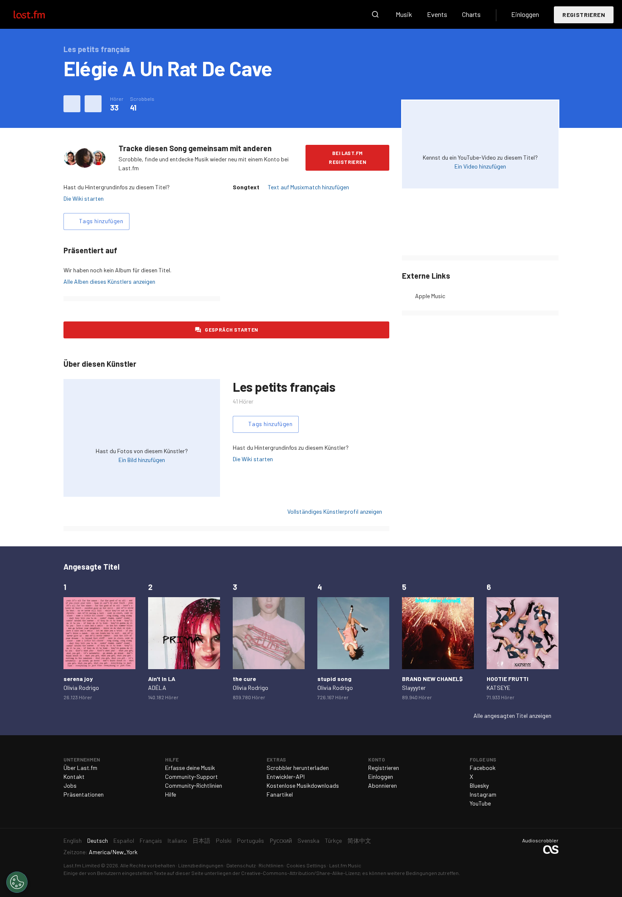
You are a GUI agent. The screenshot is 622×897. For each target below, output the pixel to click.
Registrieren (583, 14)
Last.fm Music (345, 865)
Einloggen (525, 14)
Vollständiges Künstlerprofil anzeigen (334, 511)
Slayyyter (414, 687)
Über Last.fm (80, 767)
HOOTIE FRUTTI (507, 678)
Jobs (70, 785)
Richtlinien (271, 865)
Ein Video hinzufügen (480, 166)
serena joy (78, 678)
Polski (223, 840)
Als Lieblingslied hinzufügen (71, 103)
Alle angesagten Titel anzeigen (512, 715)
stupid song (334, 678)
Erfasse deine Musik (190, 767)
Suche (375, 14)
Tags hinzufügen (101, 220)
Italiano (177, 840)
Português (250, 840)
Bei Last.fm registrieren (347, 157)
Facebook (482, 767)
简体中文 (359, 840)
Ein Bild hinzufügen (141, 459)
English (72, 840)
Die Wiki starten (83, 198)
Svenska (308, 840)
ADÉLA (157, 687)
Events (437, 14)
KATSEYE (498, 687)
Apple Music (430, 295)
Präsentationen (83, 794)
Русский (281, 840)
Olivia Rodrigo (81, 687)
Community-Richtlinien (193, 785)
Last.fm (39, 14)
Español (123, 840)
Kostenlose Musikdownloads (303, 785)
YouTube (480, 803)
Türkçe (333, 840)
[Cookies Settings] (17, 882)
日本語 (201, 840)
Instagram (483, 794)
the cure (244, 678)
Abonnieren (382, 785)
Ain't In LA (161, 678)
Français (151, 840)
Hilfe (170, 794)
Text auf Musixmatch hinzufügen (308, 187)
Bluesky (479, 785)
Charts (471, 14)
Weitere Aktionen (93, 103)
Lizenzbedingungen (200, 865)
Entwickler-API (286, 776)
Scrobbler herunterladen (298, 767)
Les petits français (284, 386)
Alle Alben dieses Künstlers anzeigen (109, 281)
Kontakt (74, 776)
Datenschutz (241, 865)
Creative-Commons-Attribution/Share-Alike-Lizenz (300, 873)
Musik (404, 14)
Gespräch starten (231, 329)
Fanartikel (280, 794)
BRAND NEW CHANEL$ (432, 678)
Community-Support (191, 776)
